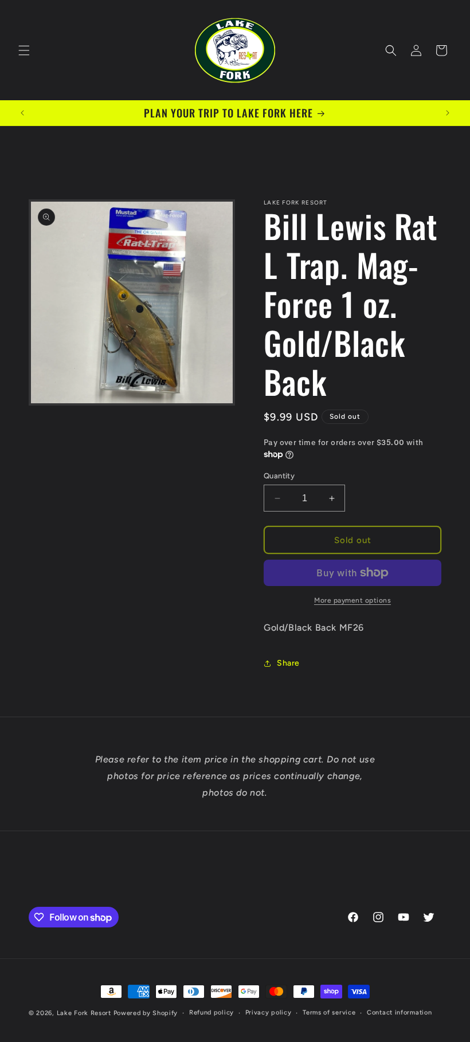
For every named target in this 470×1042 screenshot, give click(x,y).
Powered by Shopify (145, 1013)
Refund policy (211, 1012)
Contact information (399, 1012)
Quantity (279, 475)
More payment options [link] (352, 600)
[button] (24, 50)
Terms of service (329, 1012)
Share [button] (288, 663)
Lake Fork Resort (84, 1013)
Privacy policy (268, 1012)
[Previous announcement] (22, 112)
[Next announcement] (447, 112)
